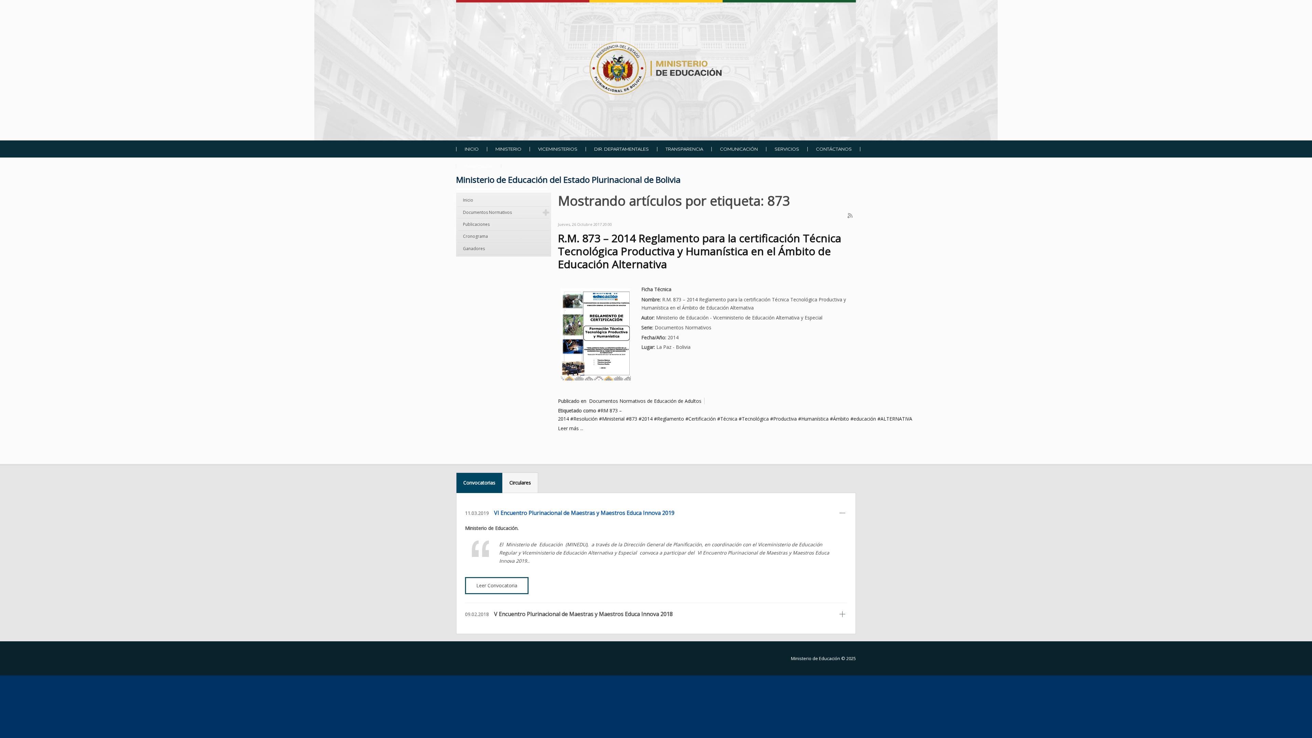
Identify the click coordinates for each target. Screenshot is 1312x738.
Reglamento (670, 418)
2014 (647, 418)
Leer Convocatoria (496, 585)
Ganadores (474, 248)
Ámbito (841, 418)
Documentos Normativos (487, 212)
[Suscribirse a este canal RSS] (850, 216)
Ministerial (613, 418)
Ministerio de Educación (815, 658)
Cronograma (475, 236)
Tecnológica (755, 418)
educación (864, 418)
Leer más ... (570, 428)
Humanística (815, 418)
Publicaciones (476, 224)
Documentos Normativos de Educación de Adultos (645, 401)
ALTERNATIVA (896, 418)
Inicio (468, 200)
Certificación (702, 418)
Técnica (728, 418)
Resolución (585, 418)
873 (633, 418)
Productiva (785, 418)
